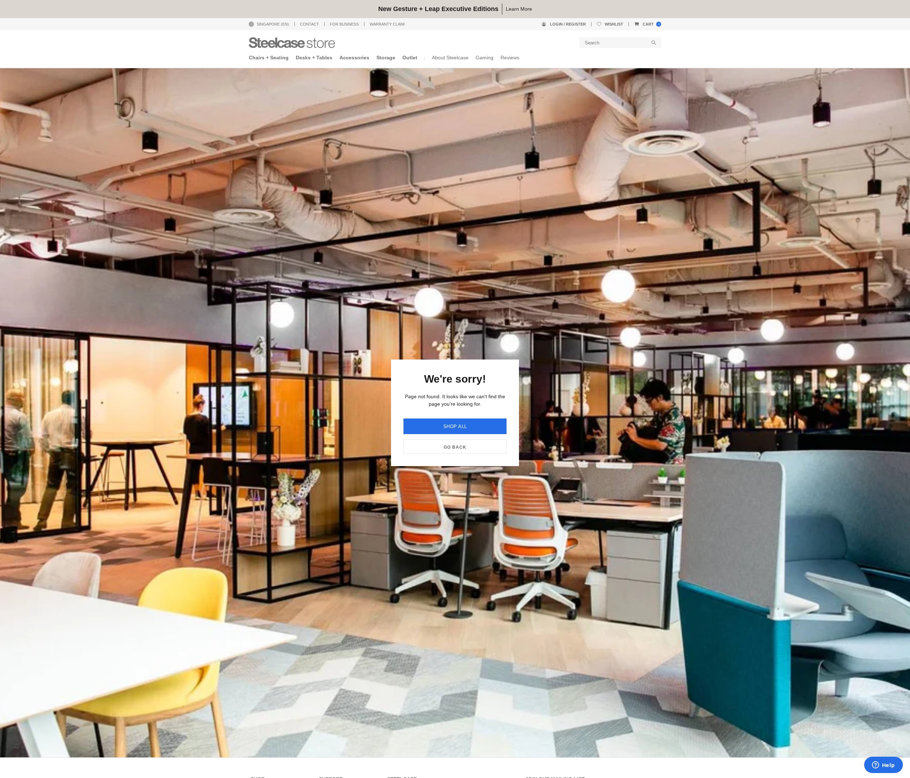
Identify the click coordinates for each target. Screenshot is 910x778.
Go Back (455, 447)
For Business (344, 24)
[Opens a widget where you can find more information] (883, 765)
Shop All (455, 426)
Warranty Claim (387, 24)
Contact (309, 24)
